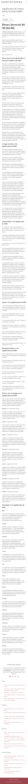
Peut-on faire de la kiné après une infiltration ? (13, 743)
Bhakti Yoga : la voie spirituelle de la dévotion (13, 692)
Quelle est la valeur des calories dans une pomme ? (14, 716)
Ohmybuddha (12, 2)
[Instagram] (12, 676)
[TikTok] (15, 676)
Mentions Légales (14, 779)
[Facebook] (10, 676)
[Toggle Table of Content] (10, 20)
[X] (17, 676)
